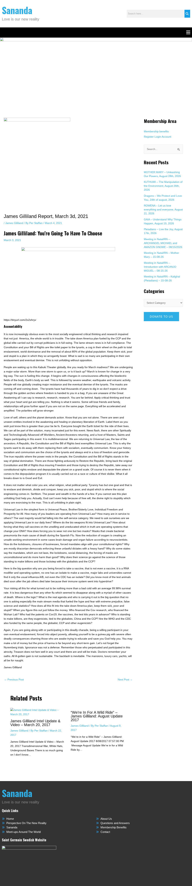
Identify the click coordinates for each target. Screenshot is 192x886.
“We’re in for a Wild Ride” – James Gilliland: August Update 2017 (97, 716)
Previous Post (14, 679)
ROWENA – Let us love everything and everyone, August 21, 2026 (163, 209)
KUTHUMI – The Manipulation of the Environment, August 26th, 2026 (163, 185)
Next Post (125, 679)
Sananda (17, 10)
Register (149, 136)
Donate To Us (161, 316)
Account (166, 136)
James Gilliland (14, 223)
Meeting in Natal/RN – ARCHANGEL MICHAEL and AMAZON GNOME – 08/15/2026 (163, 243)
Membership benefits (156, 131)
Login (157, 136)
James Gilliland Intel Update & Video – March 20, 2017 (35, 723)
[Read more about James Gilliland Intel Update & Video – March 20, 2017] (38, 711)
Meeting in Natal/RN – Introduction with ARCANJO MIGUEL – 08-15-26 (160, 266)
